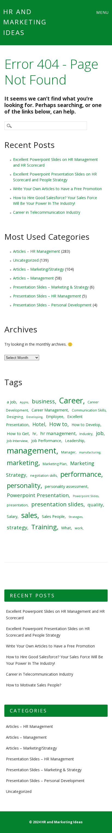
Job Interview (17, 441)
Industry (85, 434)
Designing (15, 416)
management (31, 450)
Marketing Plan (55, 464)
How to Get (18, 433)
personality (24, 485)
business (43, 401)
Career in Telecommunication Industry (46, 212)
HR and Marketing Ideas (25, 22)
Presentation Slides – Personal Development (52, 304)
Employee (54, 416)
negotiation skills (43, 475)
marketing (22, 462)
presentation (17, 505)
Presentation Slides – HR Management (47, 296)
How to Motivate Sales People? (33, 685)
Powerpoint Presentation (38, 495)
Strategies (75, 517)
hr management (58, 433)
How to (58, 424)
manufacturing (89, 452)
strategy (17, 527)
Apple (24, 402)
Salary (12, 516)
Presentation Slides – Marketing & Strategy (51, 287)
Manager (68, 452)
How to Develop (85, 424)
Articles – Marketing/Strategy (38, 269)
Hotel (38, 424)
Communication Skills (89, 410)
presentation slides (57, 504)
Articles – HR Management (36, 251)
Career (71, 400)
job (100, 433)
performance (80, 474)
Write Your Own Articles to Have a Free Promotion (57, 188)
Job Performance (46, 440)
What (66, 527)
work (79, 528)
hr (34, 433)
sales (29, 515)
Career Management (50, 410)
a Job (11, 401)
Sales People (53, 516)
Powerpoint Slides (85, 496)
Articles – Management (33, 278)
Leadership (74, 440)
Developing (34, 417)
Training (44, 527)
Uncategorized (26, 260)
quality (95, 504)
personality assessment (66, 486)
